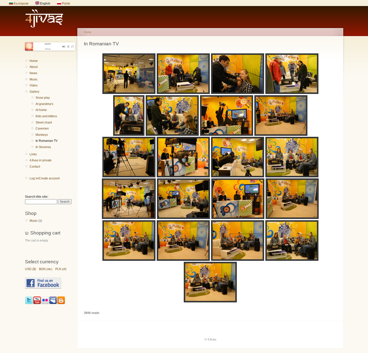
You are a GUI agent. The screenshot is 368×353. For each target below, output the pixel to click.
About (34, 67)
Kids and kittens (46, 116)
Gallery (34, 91)
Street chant (44, 122)
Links (33, 154)
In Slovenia (43, 147)
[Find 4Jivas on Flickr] (45, 303)
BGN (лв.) (45, 269)
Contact (35, 166)
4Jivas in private (41, 160)
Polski (65, 3)
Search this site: (36, 196)
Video (34, 85)
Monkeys (42, 135)
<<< (9, 4)
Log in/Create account (45, 178)
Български (21, 3)
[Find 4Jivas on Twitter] (29, 303)
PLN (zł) (60, 269)
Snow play (43, 97)
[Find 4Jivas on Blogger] (61, 303)
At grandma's (44, 104)
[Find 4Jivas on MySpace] (53, 303)
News (33, 73)
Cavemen (42, 128)
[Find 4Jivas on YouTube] (37, 303)
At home (41, 110)
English (44, 3)
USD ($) (30, 269)
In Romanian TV (47, 141)
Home (34, 61)
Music (34, 79)
